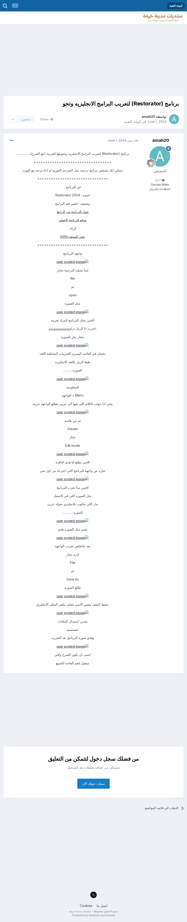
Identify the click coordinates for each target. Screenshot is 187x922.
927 (158, 180)
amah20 (148, 116)
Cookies (86, 906)
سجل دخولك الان (93, 783)
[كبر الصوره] (72, 261)
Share (45, 119)
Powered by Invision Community (93, 915)
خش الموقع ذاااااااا (72, 237)
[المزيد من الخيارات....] (11, 140)
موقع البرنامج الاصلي (73, 220)
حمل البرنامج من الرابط (73, 212)
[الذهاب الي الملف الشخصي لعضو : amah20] (174, 119)
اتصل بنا (102, 906)
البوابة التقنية (132, 121)
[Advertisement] (93, 58)
